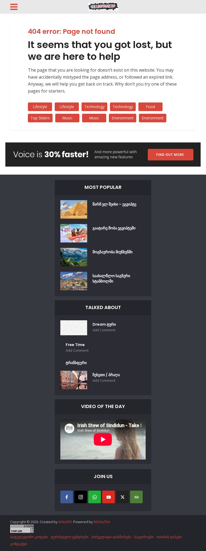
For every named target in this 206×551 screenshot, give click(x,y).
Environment (123, 117)
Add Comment (104, 330)
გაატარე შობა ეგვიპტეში (114, 228)
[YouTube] (108, 497)
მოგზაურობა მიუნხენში (113, 252)
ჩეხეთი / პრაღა (106, 374)
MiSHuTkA (102, 521)
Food (150, 106)
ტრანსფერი (76, 362)
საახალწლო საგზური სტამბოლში (111, 278)
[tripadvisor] (136, 497)
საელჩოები (144, 536)
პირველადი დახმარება (111, 536)
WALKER (65, 521)
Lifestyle (40, 106)
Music (67, 117)
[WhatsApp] (94, 497)
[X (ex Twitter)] (122, 497)
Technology (94, 106)
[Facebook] (66, 497)
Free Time (75, 344)
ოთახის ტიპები (169, 536)
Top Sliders (40, 117)
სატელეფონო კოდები (29, 536)
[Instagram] (80, 497)
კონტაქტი (18, 543)
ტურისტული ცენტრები (70, 536)
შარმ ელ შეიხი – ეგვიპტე (114, 204)
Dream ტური (104, 324)
